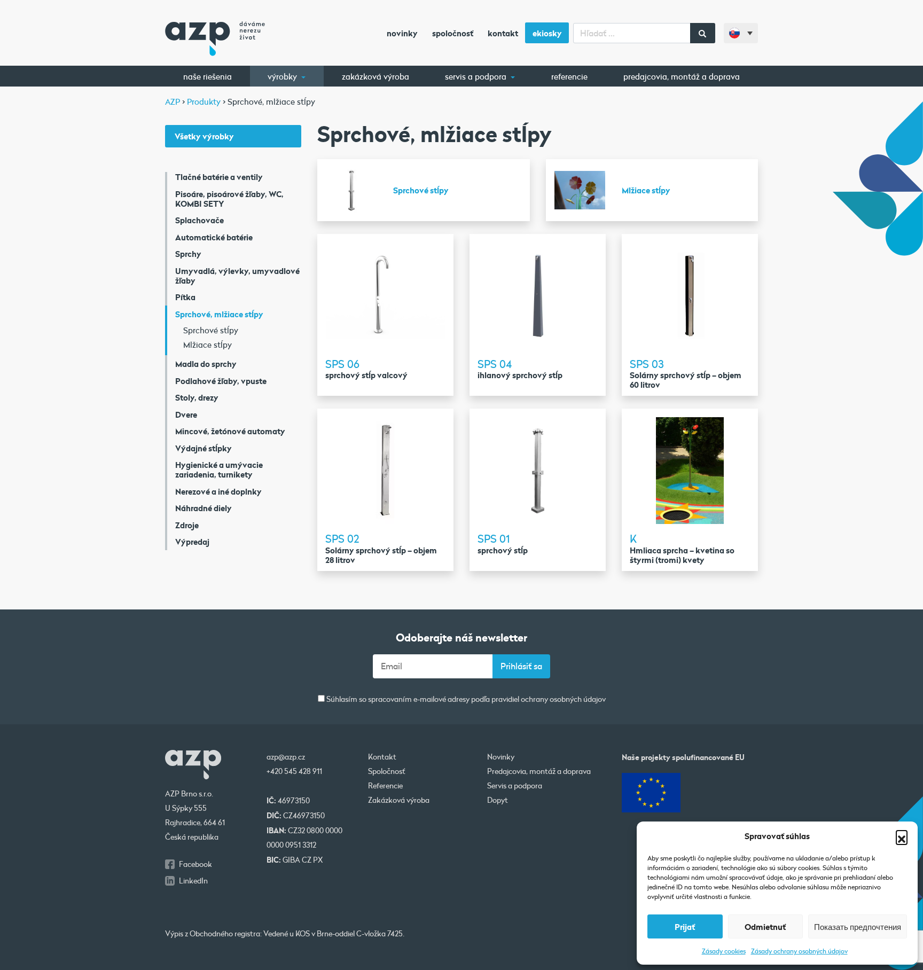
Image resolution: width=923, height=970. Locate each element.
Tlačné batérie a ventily (219, 177)
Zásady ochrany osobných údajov (799, 950)
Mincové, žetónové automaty (230, 431)
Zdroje (187, 525)
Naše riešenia (207, 76)
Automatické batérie (214, 237)
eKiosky (547, 33)
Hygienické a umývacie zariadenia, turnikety (219, 469)
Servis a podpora (477, 76)
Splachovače (199, 220)
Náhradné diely (203, 508)
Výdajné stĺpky (203, 448)
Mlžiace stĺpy (207, 344)
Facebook (195, 864)
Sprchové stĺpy (210, 330)
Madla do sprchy (206, 364)
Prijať (685, 926)
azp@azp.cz (286, 757)
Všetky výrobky (204, 136)
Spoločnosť (452, 33)
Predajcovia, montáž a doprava (681, 76)
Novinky (402, 33)
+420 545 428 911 (294, 771)
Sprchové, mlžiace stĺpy (219, 314)
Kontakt (503, 33)
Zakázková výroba (375, 76)
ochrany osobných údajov (563, 699)
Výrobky (283, 76)
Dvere (186, 414)
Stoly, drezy (196, 397)
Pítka (185, 297)
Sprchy (188, 254)
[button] (901, 836)
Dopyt (497, 800)
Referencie (569, 76)
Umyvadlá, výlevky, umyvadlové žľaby (237, 275)
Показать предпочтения (857, 926)
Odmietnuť (765, 926)
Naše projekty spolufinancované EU (683, 757)
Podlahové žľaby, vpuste (221, 381)
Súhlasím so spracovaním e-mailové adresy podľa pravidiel (465, 699)
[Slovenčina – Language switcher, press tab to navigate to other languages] (741, 33)
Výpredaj (192, 541)
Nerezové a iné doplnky (218, 491)
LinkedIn (193, 881)
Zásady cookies (724, 950)
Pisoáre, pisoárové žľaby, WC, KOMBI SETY (229, 198)
